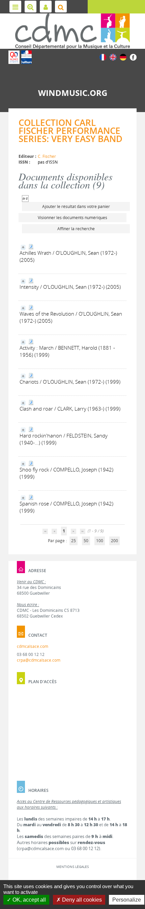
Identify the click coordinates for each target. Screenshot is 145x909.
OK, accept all (28, 900)
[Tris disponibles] (25, 198)
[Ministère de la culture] (26, 57)
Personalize (126, 900)
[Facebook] (133, 57)
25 (73, 541)
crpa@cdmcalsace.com (38, 660)
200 (114, 541)
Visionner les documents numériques (72, 217)
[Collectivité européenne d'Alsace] (14, 57)
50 (86, 541)
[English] (113, 57)
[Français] (102, 57)
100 (99, 541)
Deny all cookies (81, 900)
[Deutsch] (123, 57)
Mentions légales (72, 866)
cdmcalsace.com (32, 646)
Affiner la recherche (76, 229)
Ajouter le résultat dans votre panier (76, 206)
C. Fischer (47, 156)
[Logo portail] (72, 31)
